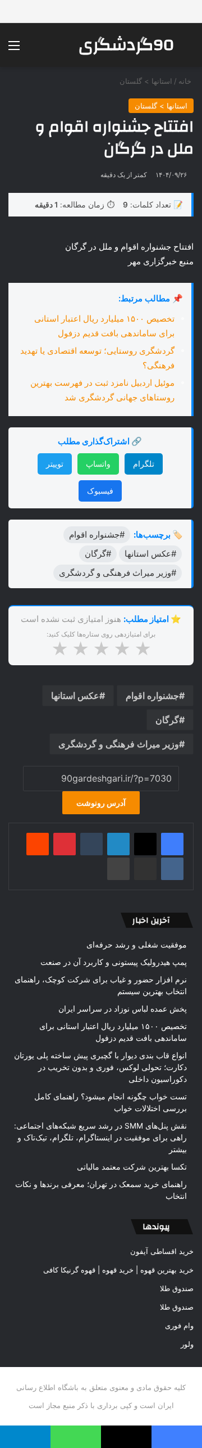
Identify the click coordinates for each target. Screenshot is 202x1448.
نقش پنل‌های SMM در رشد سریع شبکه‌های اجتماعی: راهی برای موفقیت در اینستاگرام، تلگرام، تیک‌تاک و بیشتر (100, 1137)
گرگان (167, 719)
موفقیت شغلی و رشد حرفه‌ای (136, 944)
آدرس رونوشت (101, 803)
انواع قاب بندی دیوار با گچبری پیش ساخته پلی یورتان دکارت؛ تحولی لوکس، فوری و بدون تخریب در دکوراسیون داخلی (100, 1067)
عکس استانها (75, 695)
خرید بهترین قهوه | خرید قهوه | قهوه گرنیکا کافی (118, 1269)
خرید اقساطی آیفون (162, 1251)
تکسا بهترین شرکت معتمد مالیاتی (132, 1166)
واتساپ (98, 463)
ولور (187, 1343)
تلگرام (143, 463)
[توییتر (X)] (145, 844)
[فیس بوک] (172, 844)
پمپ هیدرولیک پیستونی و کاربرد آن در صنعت (113, 962)
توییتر (54, 463)
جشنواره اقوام (152, 695)
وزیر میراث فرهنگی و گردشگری (118, 744)
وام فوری (179, 1325)
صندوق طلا (177, 1288)
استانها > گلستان (146, 80)
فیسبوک (100, 490)
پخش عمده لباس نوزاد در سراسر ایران (122, 1008)
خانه (186, 80)
